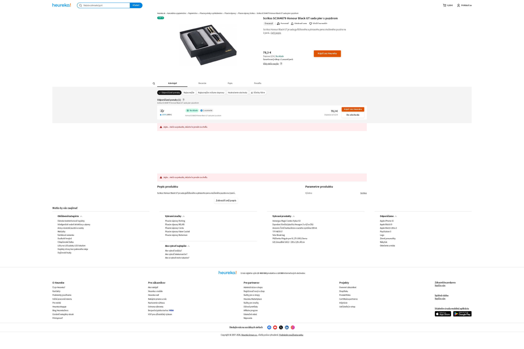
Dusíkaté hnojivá (65, 238)
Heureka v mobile (155, 291)
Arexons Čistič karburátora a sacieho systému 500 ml (295, 228)
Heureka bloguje (59, 306)
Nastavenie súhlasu (156, 302)
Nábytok (383, 242)
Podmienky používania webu (291, 335)
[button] (172, 83)
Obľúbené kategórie (68, 216)
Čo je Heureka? (58, 287)
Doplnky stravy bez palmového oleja (73, 249)
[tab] (172, 83)
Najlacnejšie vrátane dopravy (211, 92)
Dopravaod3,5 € (331, 115)
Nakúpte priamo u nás (157, 299)
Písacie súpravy (230, 13)
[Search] (154, 83)
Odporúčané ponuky (171, 92)
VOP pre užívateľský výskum (160, 314)
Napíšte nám (440, 285)
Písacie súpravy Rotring (175, 221)
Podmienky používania (61, 295)
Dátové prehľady (251, 306)
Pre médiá (56, 302)
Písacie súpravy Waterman (176, 235)
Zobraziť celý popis (226, 200)
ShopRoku (343, 291)
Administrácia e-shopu (253, 287)
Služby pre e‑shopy (252, 295)
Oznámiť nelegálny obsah (63, 314)
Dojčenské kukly (64, 253)
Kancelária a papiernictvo (176, 13)
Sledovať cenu (300, 23)
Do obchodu (353, 115)
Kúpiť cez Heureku (353, 109)
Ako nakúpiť (153, 287)
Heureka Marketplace (253, 299)
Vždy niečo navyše (271, 63)
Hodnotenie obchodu (237, 92)
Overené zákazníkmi (347, 287)
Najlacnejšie (189, 92)
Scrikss (363, 193)
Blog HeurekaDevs (60, 310)
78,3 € (334, 111)
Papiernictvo (193, 13)
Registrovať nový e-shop (254, 291)
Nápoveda (248, 318)
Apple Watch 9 (386, 224)
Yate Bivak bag (279, 235)
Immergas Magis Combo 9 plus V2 (286, 221)
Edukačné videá (250, 314)
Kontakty (56, 291)
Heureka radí (153, 295)
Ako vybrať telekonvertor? (176, 254)
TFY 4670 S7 (277, 231)
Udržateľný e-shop (347, 306)
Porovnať (285, 23)
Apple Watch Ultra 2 (388, 228)
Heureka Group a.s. (249, 335)
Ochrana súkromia (155, 306)
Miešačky (61, 231)
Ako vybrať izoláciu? (173, 250)
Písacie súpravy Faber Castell (177, 231)
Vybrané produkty (282, 216)
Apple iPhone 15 (387, 221)
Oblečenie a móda (387, 245)
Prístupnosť (57, 318)
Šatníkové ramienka (66, 235)
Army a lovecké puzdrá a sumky (71, 228)
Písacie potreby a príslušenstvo (211, 13)
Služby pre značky (251, 302)
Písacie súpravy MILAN (174, 224)
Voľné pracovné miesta (62, 299)
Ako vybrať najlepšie (175, 246)
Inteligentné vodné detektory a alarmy (74, 224)
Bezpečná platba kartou (158, 310)
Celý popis (276, 33)
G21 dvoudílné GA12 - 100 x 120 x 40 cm (289, 242)
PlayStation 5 (385, 231)
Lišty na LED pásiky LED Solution (71, 245)
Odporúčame (387, 216)
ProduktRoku (345, 295)
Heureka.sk (161, 13)
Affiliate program (251, 310)
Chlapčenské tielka (66, 242)
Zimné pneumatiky (388, 238)
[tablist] (242, 83)
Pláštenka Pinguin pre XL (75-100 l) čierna (290, 238)
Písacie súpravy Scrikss (246, 13)
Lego (382, 235)
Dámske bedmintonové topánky (71, 221)
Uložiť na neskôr (320, 23)
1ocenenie (207, 110)
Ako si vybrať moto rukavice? (177, 258)
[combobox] (103, 5)
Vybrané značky (173, 216)
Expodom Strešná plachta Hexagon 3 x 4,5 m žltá (293, 224)
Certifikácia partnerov (348, 299)
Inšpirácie (343, 302)
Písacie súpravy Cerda (174, 228)
